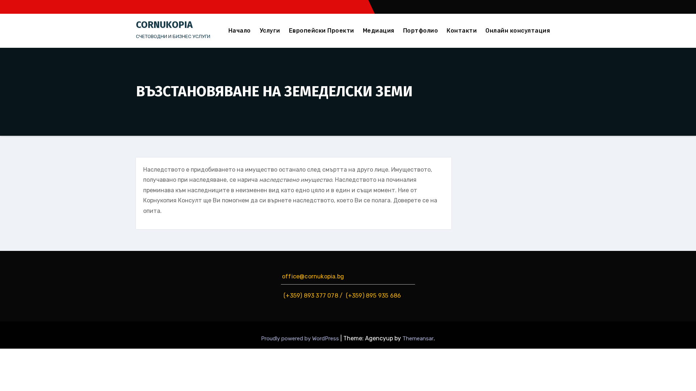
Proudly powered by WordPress (300, 338)
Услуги (270, 30)
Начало (239, 30)
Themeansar (418, 338)
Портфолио (420, 30)
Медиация (378, 30)
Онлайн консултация (517, 30)
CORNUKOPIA (164, 24)
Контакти (462, 30)
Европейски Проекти (321, 30)
